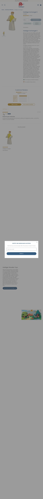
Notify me (21, 253)
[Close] (37, 242)
